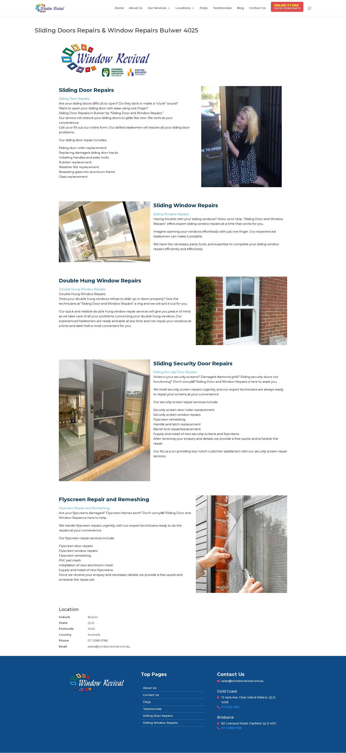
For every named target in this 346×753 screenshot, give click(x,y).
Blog (240, 8)
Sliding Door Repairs (74, 98)
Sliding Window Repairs (171, 214)
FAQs (204, 8)
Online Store (286, 5)
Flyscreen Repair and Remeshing (84, 508)
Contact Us (257, 8)
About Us (136, 8)
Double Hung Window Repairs (82, 289)
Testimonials (222, 8)
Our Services (157, 8)
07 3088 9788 (231, 728)
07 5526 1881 (230, 707)
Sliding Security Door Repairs (175, 372)
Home (119, 8)
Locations (183, 8)
